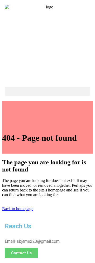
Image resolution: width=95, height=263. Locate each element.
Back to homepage (17, 208)
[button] (47, 91)
